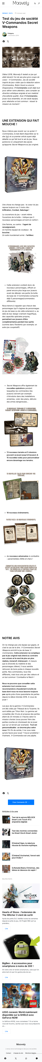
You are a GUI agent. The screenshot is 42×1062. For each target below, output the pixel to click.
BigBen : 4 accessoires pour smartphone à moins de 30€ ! (17, 964)
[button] (3, 3)
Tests (11, 13)
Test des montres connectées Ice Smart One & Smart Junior (24, 832)
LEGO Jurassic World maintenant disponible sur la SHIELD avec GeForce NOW (19, 1015)
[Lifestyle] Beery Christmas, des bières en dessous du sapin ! (25, 869)
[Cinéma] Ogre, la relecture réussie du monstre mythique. (25, 844)
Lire (6, 928)
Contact (8, 1053)
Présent (5, 13)
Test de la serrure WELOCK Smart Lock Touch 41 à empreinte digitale (23, 819)
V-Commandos (15, 80)
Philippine (11, 33)
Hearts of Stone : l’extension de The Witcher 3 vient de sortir (19, 913)
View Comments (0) (19, 802)
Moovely (21, 1044)
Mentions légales (30, 1053)
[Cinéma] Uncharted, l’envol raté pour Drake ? (26, 856)
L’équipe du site (18, 1053)
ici (7, 136)
